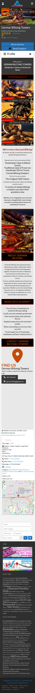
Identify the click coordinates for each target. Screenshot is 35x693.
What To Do (15, 650)
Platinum (13, 644)
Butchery (26, 469)
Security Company (27, 605)
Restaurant (9, 604)
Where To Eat (23, 650)
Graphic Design (20, 591)
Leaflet (12, 514)
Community (16, 631)
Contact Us (16, 689)
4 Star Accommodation (9, 578)
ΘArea (15, 469)
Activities (10, 623)
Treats (12, 443)
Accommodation (22, 578)
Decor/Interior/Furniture (23, 635)
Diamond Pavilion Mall (16, 590)
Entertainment (12, 638)
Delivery (5, 589)
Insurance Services (23, 593)
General (22, 638)
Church (26, 584)
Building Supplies (22, 627)
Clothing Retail (7, 631)
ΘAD (10, 469)
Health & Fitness (14, 640)
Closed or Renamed (20, 630)
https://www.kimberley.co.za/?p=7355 (13, 435)
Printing (20, 602)
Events (22, 687)
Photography (12, 602)
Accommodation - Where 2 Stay (14, 580)
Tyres (28, 607)
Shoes (5, 607)
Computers (21, 586)
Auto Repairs (7, 582)
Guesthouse (8, 593)
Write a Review (17, 44)
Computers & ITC (24, 631)
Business (20, 469)
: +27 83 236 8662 (11, 38)
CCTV (22, 584)
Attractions (16, 623)
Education (6, 638)
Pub (23, 602)
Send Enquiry (19, 48)
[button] (9, 377)
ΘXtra (25, 656)
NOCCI (5, 642)
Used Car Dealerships (8, 609)
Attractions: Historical (24, 623)
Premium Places (13, 471)
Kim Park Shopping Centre (21, 596)
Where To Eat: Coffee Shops (9, 652)
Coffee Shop (15, 586)
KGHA (10, 595)
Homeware (15, 593)
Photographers (6, 644)
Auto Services (16, 582)
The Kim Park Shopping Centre (18, 648)
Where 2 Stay (23, 685)
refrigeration (28, 602)
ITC (29, 594)
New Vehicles (16, 600)
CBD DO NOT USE (15, 584)
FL (17, 637)
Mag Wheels (6, 598)
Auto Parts (28, 580)
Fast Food (11, 591)
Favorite (8, 440)
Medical (25, 640)
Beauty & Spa (14, 627)
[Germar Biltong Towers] (18, 496)
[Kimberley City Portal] (17, 6)
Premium (5, 471)
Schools (19, 605)
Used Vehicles (18, 609)
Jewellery (5, 595)
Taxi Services (23, 607)
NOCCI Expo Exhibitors (16, 642)
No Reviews (16, 33)
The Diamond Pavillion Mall (19, 646)
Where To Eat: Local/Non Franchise (11, 654)
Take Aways (13, 606)
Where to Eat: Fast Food (23, 652)
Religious (7, 646)
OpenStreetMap (24, 514)
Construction (28, 586)
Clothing (7, 586)
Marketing (13, 598)
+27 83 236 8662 (14, 459)
